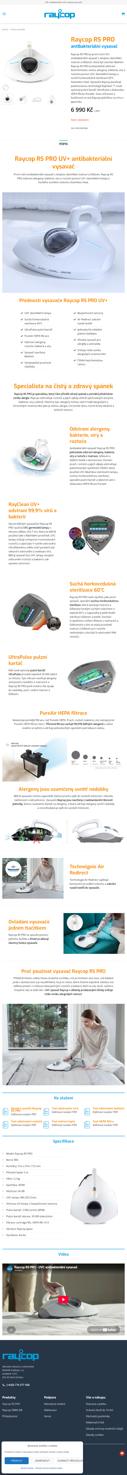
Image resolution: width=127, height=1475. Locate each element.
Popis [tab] (63, 144)
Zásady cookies (27, 1467)
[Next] (52, 63)
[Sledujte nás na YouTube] (122, 1453)
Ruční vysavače (18, 29)
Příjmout (16, 1460)
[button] (4, 14)
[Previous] (6, 63)
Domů (5, 29)
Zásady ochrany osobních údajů (48, 1467)
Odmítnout (42, 1460)
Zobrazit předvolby (69, 1460)
